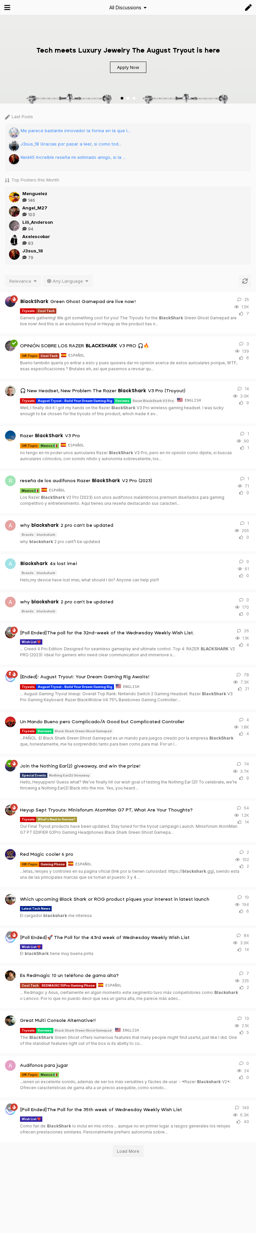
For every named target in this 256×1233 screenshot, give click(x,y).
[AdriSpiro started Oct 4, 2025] (10, 391)
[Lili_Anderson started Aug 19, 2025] (10, 346)
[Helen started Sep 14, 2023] (10, 301)
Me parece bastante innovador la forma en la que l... (75, 130)
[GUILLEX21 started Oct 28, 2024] (10, 722)
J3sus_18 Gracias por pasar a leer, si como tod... (71, 144)
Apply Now (128, 67)
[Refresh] (245, 281)
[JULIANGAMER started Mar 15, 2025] (10, 854)
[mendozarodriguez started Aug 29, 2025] (10, 436)
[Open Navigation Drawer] (6, 7)
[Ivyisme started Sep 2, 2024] (10, 810)
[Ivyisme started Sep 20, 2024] (10, 899)
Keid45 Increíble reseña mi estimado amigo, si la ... (73, 157)
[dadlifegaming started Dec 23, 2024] (10, 1020)
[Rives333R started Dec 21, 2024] (10, 975)
